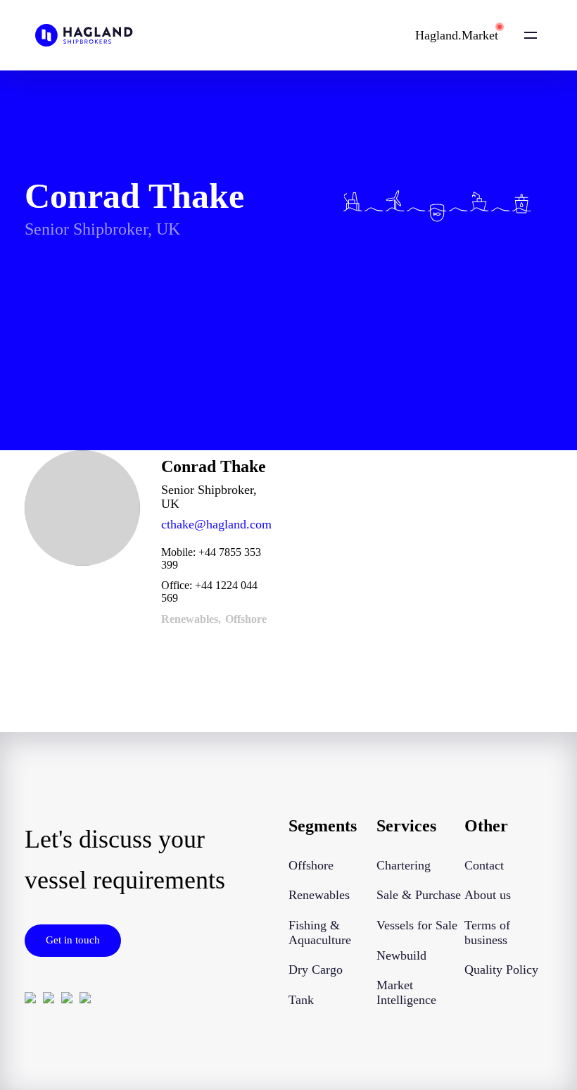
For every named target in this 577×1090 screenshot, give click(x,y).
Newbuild (401, 955)
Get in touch (73, 940)
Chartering (403, 865)
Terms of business (487, 932)
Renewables (319, 895)
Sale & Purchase (418, 895)
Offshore (311, 865)
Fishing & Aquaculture (319, 932)
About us (487, 895)
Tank (301, 1000)
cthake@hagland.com (216, 524)
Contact (484, 865)
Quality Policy (501, 969)
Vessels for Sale (416, 925)
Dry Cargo (315, 969)
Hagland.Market (456, 35)
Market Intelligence (406, 992)
